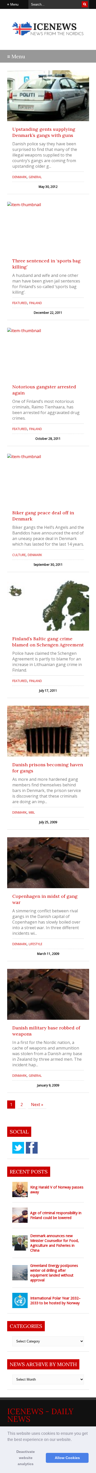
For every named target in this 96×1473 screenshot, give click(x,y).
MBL (32, 812)
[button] (73, 1440)
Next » (37, 1104)
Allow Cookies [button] (67, 1458)
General (35, 177)
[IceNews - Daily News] (48, 38)
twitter (18, 1148)
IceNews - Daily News (40, 1415)
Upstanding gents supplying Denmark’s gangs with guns (43, 132)
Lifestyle (35, 944)
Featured (19, 303)
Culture (19, 555)
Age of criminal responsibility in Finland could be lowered (55, 1215)
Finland (35, 303)
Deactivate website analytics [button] (25, 1458)
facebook (32, 1148)
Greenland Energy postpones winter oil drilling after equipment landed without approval (54, 1272)
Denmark (19, 177)
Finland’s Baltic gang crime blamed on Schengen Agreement (48, 642)
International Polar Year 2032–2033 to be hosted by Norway (55, 1300)
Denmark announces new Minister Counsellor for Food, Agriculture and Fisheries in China (54, 1243)
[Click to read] (48, 95)
